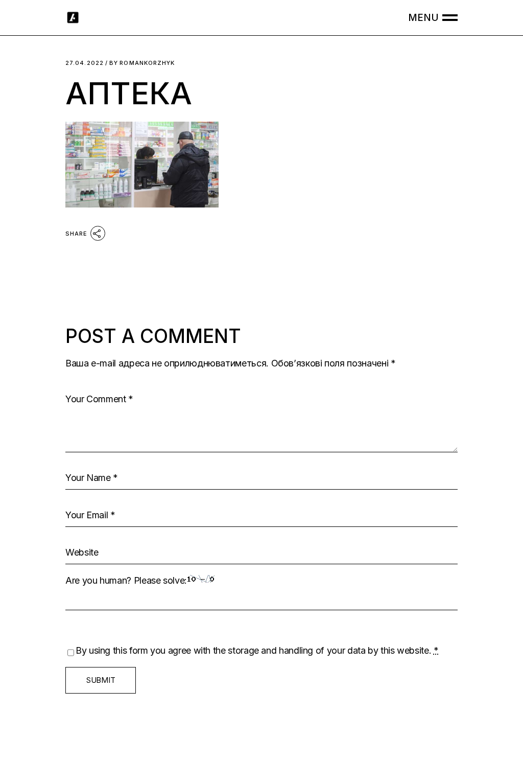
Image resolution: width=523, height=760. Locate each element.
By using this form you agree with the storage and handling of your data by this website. (257, 650)
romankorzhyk (142, 63)
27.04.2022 (84, 63)
